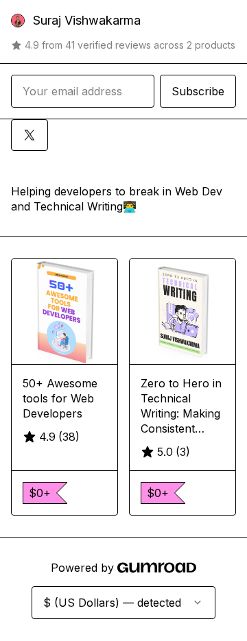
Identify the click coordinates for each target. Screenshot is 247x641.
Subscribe (198, 91)
